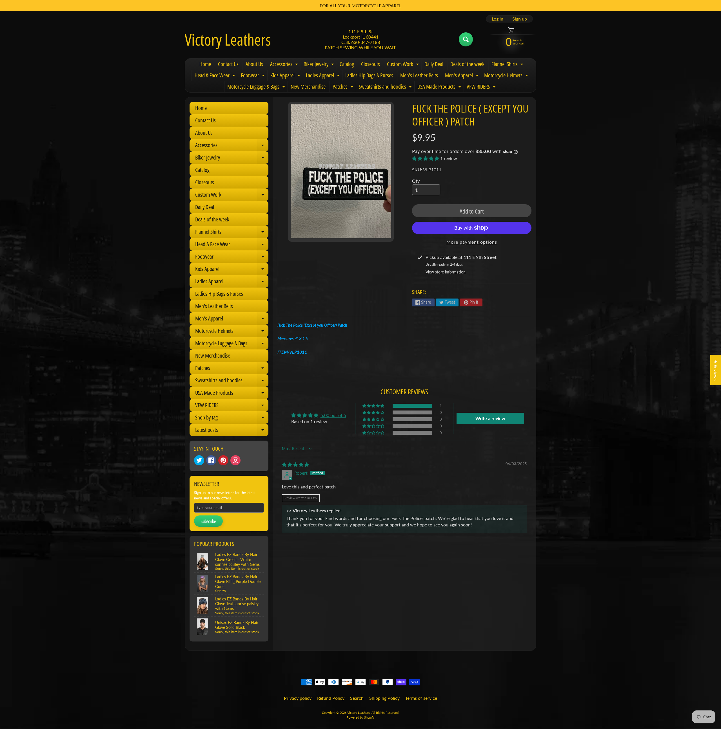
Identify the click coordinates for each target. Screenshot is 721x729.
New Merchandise (308, 86)
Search (357, 698)
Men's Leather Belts (419, 75)
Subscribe (208, 521)
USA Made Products (439, 87)
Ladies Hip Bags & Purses (369, 75)
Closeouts (370, 64)
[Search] (466, 39)
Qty (416, 180)
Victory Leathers (228, 39)
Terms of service (421, 698)
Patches (344, 87)
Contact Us (228, 64)
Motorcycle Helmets (506, 76)
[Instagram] (235, 460)
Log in (497, 19)
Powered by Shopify (361, 717)
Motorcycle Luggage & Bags (256, 87)
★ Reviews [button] (715, 369)
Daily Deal (433, 64)
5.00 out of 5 (333, 415)
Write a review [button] (490, 418)
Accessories (284, 65)
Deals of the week (467, 64)
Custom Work (403, 65)
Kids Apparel (286, 76)
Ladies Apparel (323, 76)
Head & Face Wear (216, 76)
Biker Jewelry (319, 65)
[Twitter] (199, 460)
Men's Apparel (462, 76)
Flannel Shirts (508, 65)
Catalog (347, 64)
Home (205, 64)
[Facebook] (211, 460)
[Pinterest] (223, 460)
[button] (426, 158)
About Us (254, 64)
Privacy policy (297, 698)
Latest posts (231, 431)
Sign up (519, 19)
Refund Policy (330, 698)
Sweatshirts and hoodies (386, 87)
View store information (446, 272)
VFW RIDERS (482, 87)
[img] (295, 464)
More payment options (471, 242)
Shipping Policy (384, 698)
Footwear (253, 76)
